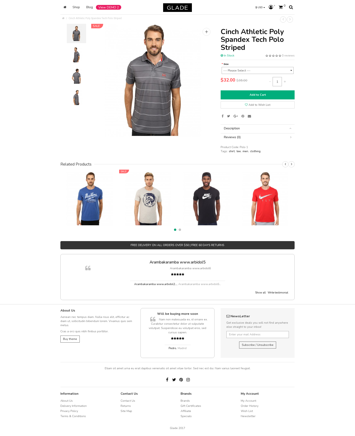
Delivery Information (73, 406)
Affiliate (186, 411)
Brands (185, 401)
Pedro (172, 348)
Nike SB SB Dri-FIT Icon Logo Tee (207, 193)
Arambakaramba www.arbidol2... (155, 284)
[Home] (64, 7)
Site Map (126, 411)
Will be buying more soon (177, 314)
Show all (260, 293)
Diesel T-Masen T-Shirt (148, 193)
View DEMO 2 (108, 7)
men (245, 151)
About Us (66, 401)
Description (232, 128)
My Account (248, 401)
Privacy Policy (69, 411)
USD (259, 7)
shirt (232, 151)
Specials (186, 416)
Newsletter (248, 416)
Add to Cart (258, 95)
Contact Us (128, 401)
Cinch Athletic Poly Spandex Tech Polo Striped (95, 18)
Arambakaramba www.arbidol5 (178, 262)
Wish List (247, 411)
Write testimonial (278, 293)
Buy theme (70, 339)
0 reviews (288, 56)
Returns (126, 406)
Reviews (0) (232, 137)
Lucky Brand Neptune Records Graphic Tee (90, 193)
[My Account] (272, 7)
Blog (89, 7)
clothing (255, 151)
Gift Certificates (191, 406)
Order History (249, 406)
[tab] (258, 128)
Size (226, 64)
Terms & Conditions (73, 416)
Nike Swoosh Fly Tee (265, 193)
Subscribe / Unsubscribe (257, 345)
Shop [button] (76, 7)
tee (238, 151)
